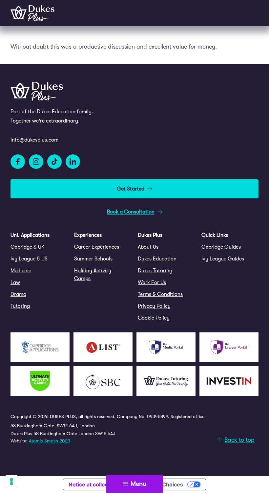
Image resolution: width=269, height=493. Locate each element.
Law (15, 282)
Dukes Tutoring (155, 271)
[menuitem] (39, 247)
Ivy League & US (29, 259)
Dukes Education (157, 259)
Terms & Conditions (160, 294)
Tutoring (20, 306)
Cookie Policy (154, 318)
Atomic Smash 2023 (49, 440)
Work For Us (152, 282)
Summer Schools (93, 259)
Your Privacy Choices (156, 484)
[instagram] (36, 161)
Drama (18, 294)
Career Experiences (96, 247)
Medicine (20, 271)
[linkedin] (73, 161)
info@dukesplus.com (34, 140)
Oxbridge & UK (27, 247)
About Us (148, 247)
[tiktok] (54, 161)
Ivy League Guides (222, 259)
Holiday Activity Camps (92, 274)
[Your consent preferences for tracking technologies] (11, 481)
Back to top (239, 440)
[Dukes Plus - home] (32, 13)
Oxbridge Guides (221, 247)
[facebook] (17, 161)
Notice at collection (93, 484)
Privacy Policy (154, 306)
